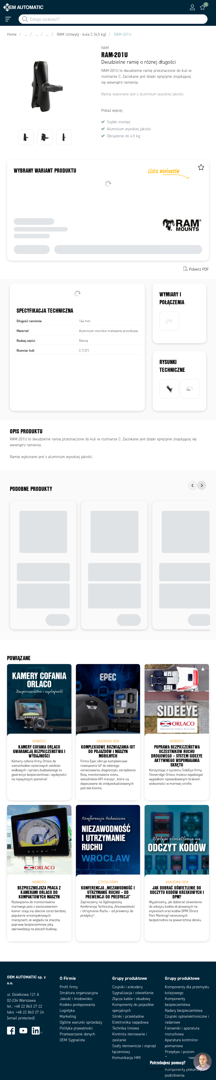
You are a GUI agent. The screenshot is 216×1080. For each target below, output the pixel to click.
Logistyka (67, 1010)
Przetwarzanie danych (77, 1034)
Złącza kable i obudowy (131, 998)
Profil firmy (69, 987)
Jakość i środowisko (76, 998)
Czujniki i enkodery (127, 987)
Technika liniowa (125, 1028)
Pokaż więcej (111, 110)
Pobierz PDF (199, 269)
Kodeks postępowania (77, 1004)
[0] (202, 7)
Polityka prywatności (76, 1028)
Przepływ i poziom (179, 1051)
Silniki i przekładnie (128, 1016)
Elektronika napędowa (130, 1022)
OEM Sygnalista (72, 1040)
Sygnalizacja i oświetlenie (133, 992)
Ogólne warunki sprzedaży (81, 1022)
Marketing (68, 1016)
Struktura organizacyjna (79, 992)
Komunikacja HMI (126, 1057)
